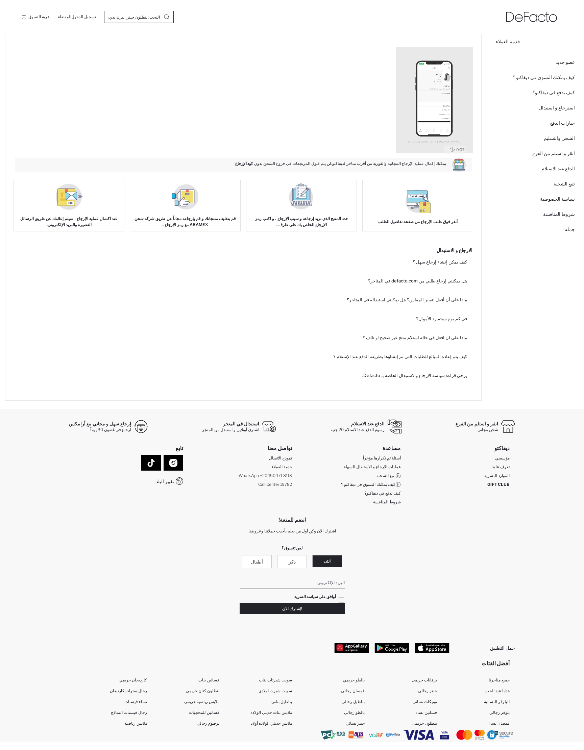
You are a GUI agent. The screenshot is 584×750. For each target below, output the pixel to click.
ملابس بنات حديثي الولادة (271, 712)
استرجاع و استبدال (557, 107)
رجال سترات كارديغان (128, 690)
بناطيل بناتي (281, 701)
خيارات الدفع (562, 123)
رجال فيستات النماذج (129, 712)
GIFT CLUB (498, 484)
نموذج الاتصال (280, 457)
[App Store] (432, 647)
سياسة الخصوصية (557, 199)
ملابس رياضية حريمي (201, 701)
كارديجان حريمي (133, 679)
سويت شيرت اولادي (275, 690)
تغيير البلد (165, 481)
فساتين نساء (426, 712)
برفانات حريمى (424, 679)
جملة (570, 229)
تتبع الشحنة (564, 183)
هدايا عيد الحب (497, 690)
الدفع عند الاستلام (558, 168)
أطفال (257, 562)
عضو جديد (565, 62)
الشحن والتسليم (559, 138)
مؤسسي (502, 457)
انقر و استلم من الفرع (553, 153)
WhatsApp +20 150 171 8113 (265, 475)
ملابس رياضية (135, 723)
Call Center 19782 (275, 484)
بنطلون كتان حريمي (202, 690)
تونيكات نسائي (425, 701)
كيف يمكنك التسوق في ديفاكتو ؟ (544, 77)
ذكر (292, 562)
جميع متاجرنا (499, 679)
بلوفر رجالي (499, 712)
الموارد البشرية (497, 475)
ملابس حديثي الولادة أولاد (271, 723)
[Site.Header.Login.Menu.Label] (566, 17)
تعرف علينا (500, 466)
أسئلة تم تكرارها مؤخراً (382, 457)
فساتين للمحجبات (204, 712)
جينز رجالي (427, 690)
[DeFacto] (531, 17)
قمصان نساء (499, 723)
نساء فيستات (135, 701)
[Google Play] (391, 647)
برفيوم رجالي (208, 723)
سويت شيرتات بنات (275, 679)
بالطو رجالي (354, 712)
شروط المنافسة (559, 214)
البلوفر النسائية (497, 701)
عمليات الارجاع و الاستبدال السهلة (372, 466)
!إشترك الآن (292, 608)
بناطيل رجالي (353, 701)
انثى (327, 561)
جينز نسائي (355, 723)
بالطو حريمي (354, 679)
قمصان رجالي (353, 690)
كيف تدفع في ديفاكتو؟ (554, 92)
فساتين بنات (208, 679)
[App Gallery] (351, 647)
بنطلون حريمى (424, 723)
